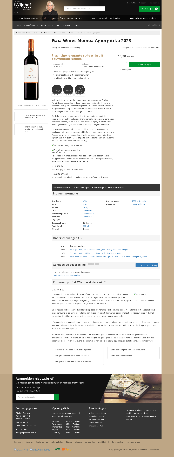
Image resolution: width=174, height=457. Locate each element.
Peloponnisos (59, 33)
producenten (121, 356)
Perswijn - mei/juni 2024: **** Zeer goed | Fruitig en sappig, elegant (99, 249)
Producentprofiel (116, 187)
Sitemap (69, 442)
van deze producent (72, 356)
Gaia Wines (87, 216)
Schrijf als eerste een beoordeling (66, 47)
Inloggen (142, 3)
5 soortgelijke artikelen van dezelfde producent (140, 47)
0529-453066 (22, 429)
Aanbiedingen (47, 25)
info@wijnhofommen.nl (26, 432)
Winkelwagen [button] (149, 9)
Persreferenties (95, 422)
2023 (85, 219)
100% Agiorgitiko (139, 201)
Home (18, 25)
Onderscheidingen (81, 187)
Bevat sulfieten (138, 204)
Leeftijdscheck (103, 442)
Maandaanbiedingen (97, 416)
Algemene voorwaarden (85, 442)
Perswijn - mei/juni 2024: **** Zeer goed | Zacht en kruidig (95, 253)
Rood (71, 33)
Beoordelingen (98, 187)
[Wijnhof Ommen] (22, 7)
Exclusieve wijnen (96, 419)
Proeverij (66, 25)
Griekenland (45, 33)
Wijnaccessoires (96, 426)
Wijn (57, 25)
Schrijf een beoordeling (147, 265)
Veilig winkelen (57, 442)
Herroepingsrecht (133, 442)
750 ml (86, 226)
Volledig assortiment (97, 413)
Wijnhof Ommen (31, 25)
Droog (85, 207)
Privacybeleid (117, 442)
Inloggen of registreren (23, 442)
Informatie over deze (73, 350)
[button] (57, 90)
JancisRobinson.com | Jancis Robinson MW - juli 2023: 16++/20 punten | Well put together (108, 256)
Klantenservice (154, 3)
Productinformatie (61, 187)
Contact (76, 25)
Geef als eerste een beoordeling (66, 275)
